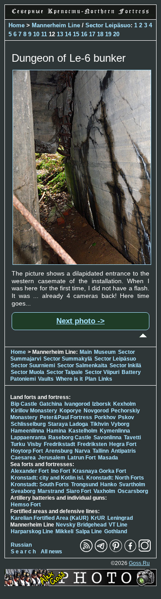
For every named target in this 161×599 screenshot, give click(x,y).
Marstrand (51, 491)
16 (84, 34)
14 (68, 34)
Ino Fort (60, 471)
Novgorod (96, 411)
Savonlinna (107, 437)
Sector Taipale (65, 372)
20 (116, 34)
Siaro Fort (78, 491)
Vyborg (120, 424)
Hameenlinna (27, 431)
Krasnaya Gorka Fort (99, 471)
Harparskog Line (32, 531)
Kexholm (124, 404)
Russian (21, 545)
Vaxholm (104, 491)
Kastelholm (82, 431)
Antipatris (123, 451)
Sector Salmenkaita (82, 365)
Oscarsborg (133, 491)
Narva (82, 451)
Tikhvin (99, 424)
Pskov (126, 417)
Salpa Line (89, 531)
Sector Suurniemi (33, 365)
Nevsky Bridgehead (81, 525)
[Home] (80, 14)
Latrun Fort (82, 458)
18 (100, 34)
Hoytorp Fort (27, 451)
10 (36, 34)
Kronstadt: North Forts (115, 478)
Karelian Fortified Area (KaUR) (50, 518)
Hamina (56, 431)
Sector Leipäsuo (108, 25)
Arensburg (58, 451)
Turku (18, 444)
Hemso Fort (26, 504)
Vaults (46, 379)
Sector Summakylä (67, 359)
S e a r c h (23, 551)
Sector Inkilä (125, 365)
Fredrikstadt (59, 444)
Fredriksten (92, 444)
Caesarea (23, 458)
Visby (34, 444)
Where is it (69, 379)
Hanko (108, 484)
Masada (108, 458)
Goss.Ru (139, 563)
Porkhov (105, 417)
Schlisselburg (28, 424)
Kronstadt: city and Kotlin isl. (47, 478)
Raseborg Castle (69, 437)
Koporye (70, 411)
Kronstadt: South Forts (40, 484)
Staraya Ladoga (68, 424)
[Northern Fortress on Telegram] (101, 550)
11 (44, 34)
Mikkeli (64, 531)
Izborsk (101, 404)
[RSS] (86, 550)
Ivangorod (77, 404)
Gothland (115, 531)
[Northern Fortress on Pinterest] (116, 550)
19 (108, 34)
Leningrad (120, 518)
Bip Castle (24, 404)
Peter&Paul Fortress (66, 417)
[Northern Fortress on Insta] (145, 550)
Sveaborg (23, 491)
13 (60, 34)
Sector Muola (27, 372)
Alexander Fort (30, 471)
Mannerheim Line (56, 25)
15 (76, 34)
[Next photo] (82, 262)
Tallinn (101, 451)
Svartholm (132, 484)
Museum (105, 352)
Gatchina (50, 404)
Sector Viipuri (102, 372)
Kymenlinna (115, 431)
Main (86, 352)
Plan (90, 379)
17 (92, 34)
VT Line (118, 525)
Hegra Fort (122, 444)
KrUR (98, 518)
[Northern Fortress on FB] (130, 550)
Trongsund (84, 484)
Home (16, 25)
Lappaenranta (28, 437)
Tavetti (132, 437)
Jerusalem (51, 458)
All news (51, 551)
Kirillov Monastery (34, 411)
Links (105, 379)
